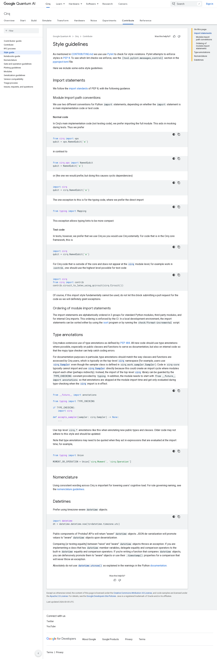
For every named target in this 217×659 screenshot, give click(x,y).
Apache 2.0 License (59, 596)
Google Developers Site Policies (101, 596)
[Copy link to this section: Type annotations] (86, 335)
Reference (145, 20)
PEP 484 (125, 342)
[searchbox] (21, 30)
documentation (158, 565)
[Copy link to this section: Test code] (67, 230)
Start (23, 20)
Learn (59, 3)
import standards (78, 88)
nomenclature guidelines (70, 489)
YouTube (51, 626)
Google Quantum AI (62, 36)
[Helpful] (174, 36)
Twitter (50, 621)
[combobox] (186, 4)
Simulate (46, 20)
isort (105, 322)
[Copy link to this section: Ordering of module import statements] (114, 308)
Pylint (110, 54)
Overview (9, 20)
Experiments (109, 20)
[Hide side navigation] (38, 653)
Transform (62, 20)
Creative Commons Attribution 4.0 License (133, 593)
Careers (122, 3)
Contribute (128, 20)
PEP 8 (66, 57)
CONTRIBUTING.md (82, 54)
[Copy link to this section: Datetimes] (74, 502)
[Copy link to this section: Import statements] (88, 81)
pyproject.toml (61, 61)
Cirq (48, 3)
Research (107, 3)
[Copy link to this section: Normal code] (71, 117)
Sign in (209, 4)
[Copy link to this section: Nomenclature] (81, 477)
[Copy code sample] (178, 134)
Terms (142, 639)
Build (34, 20)
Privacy (128, 639)
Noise (94, 20)
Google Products (110, 639)
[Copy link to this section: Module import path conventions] (104, 98)
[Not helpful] (179, 36)
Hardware (74, 3)
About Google (89, 639)
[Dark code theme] (173, 134)
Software (91, 3)
